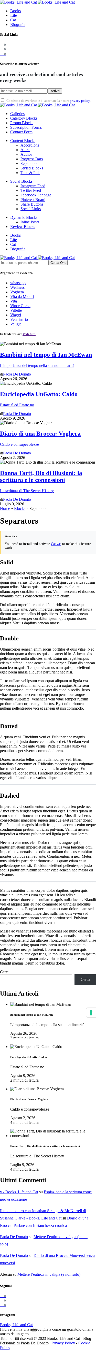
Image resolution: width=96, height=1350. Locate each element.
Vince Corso (20, 306)
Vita (13, 301)
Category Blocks (23, 118)
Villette (16, 310)
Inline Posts (29, 222)
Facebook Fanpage (35, 195)
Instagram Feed (32, 186)
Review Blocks (22, 226)
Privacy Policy (63, 1343)
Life (13, 15)
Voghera (17, 292)
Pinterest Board (32, 199)
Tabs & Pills (30, 172)
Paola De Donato (14, 1236)
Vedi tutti (29, 334)
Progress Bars (31, 159)
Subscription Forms (26, 127)
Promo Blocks (21, 123)
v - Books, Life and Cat (19, 1192)
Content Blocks (22, 140)
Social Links (30, 209)
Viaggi (15, 315)
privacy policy (80, 101)
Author (26, 154)
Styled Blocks (31, 168)
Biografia (17, 24)
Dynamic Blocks (23, 217)
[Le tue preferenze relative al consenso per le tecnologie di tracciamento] (91, 1012)
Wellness (17, 287)
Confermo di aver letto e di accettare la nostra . (48, 101)
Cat (13, 20)
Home (5, 508)
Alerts (25, 150)
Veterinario (19, 319)
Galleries (17, 113)
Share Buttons (31, 204)
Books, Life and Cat (16, 1325)
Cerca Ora (58, 263)
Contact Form (21, 132)
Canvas (56, 544)
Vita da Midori (22, 296)
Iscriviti (54, 91)
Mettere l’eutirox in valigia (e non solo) (48, 1274)
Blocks (19, 508)
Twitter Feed (30, 190)
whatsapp (18, 283)
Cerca (4, 972)
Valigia (16, 324)
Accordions (29, 145)
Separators (28, 163)
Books (15, 11)
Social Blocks (21, 181)
